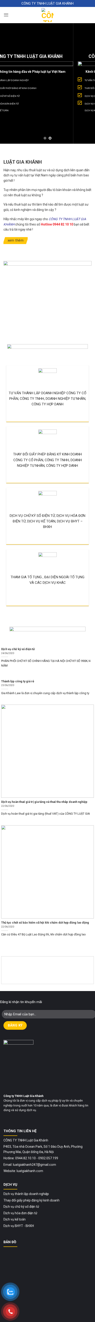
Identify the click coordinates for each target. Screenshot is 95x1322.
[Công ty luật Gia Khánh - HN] (47, 15)
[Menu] (6, 15)
